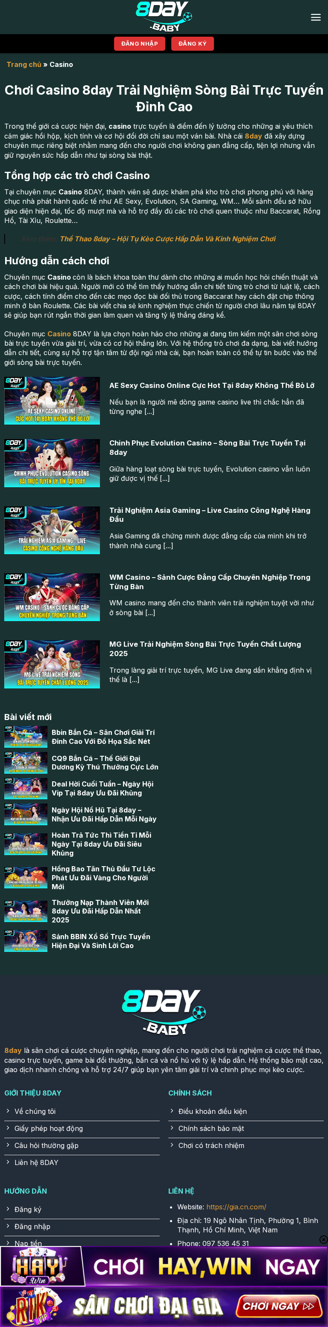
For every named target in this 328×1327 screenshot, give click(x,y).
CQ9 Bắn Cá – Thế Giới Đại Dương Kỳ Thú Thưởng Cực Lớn (105, 763)
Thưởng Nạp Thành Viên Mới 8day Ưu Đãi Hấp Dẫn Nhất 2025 (100, 911)
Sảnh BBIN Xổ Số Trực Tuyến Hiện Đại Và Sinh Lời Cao (101, 941)
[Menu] (316, 17)
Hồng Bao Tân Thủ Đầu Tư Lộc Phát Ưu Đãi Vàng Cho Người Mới (103, 877)
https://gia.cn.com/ (236, 1207)
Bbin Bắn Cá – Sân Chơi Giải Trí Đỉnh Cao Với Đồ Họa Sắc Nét (103, 737)
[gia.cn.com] (164, 17)
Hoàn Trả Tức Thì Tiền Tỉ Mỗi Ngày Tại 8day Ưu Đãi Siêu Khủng (101, 844)
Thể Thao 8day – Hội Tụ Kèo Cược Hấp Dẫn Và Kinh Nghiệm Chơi (167, 238)
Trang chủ (23, 64)
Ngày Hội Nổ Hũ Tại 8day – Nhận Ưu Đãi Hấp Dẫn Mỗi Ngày (104, 814)
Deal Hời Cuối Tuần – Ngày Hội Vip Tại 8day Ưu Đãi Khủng (102, 788)
